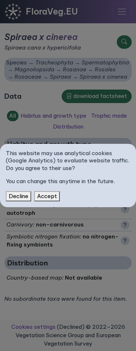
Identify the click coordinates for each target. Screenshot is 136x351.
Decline (18, 196)
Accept (47, 196)
